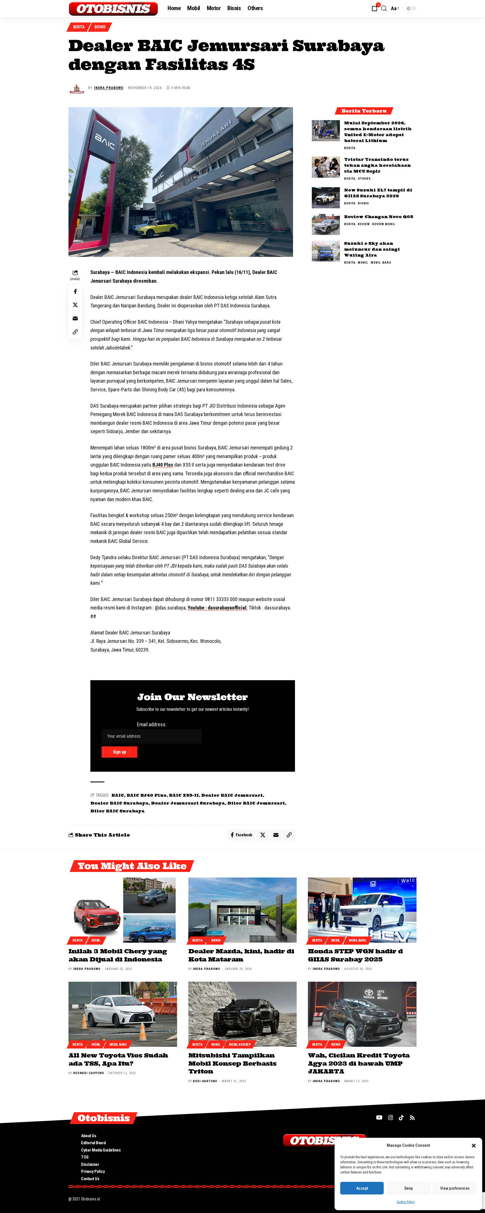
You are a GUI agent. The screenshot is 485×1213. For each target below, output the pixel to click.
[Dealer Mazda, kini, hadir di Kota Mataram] (242, 910)
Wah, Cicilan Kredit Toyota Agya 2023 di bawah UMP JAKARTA (358, 1063)
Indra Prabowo (108, 88)
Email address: (151, 724)
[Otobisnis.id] (113, 8)
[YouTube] (379, 1117)
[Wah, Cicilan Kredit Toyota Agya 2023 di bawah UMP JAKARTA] (362, 1014)
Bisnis (100, 27)
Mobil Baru (381, 262)
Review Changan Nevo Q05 (378, 216)
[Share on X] (75, 305)
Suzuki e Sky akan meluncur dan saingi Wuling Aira (372, 249)
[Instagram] (391, 1117)
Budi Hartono (205, 1081)
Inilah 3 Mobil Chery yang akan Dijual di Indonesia (117, 955)
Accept (362, 1188)
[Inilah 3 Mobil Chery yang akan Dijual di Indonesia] (122, 910)
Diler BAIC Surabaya (117, 811)
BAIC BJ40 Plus (146, 795)
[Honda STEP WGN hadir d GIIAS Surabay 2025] (362, 910)
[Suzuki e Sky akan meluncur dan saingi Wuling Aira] (326, 251)
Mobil (363, 262)
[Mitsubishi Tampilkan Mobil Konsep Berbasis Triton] (242, 1014)
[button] (474, 1145)
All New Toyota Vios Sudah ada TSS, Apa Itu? (118, 1059)
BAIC (117, 795)
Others (364, 179)
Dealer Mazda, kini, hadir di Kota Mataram (241, 955)
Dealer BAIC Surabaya (119, 803)
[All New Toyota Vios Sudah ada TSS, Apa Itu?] (122, 1014)
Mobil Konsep (239, 1045)
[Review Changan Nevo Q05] (326, 224)
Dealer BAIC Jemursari (232, 795)
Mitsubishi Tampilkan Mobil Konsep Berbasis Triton (232, 1063)
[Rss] (412, 1117)
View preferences (455, 1188)
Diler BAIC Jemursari (256, 803)
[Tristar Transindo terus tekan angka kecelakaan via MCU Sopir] (326, 167)
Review (364, 224)
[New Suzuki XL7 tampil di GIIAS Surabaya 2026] (326, 197)
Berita (78, 27)
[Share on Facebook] (75, 291)
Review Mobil (383, 224)
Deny (408, 1188)
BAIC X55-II (184, 795)
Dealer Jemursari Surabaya (188, 803)
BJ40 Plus (162, 465)
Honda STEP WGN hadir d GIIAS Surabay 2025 (355, 955)
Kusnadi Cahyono (88, 1073)
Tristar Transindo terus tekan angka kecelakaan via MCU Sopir (377, 165)
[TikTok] (401, 1117)
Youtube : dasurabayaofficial (216, 608)
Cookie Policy (406, 1202)
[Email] (75, 318)
